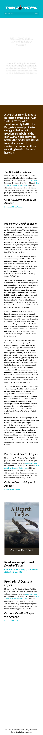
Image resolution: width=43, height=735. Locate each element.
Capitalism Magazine (24, 732)
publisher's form (31, 180)
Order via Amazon (20, 201)
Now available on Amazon (13, 207)
